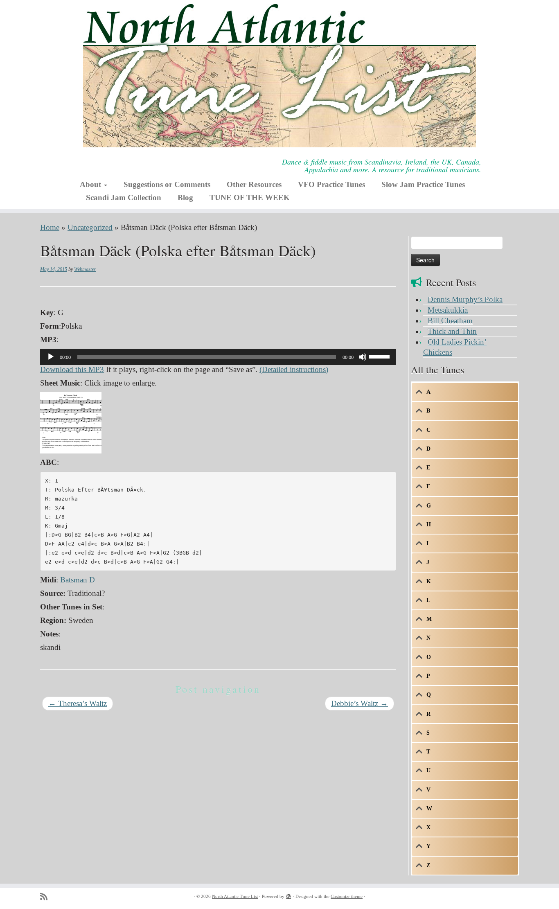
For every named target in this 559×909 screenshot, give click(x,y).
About (91, 184)
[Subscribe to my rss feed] (46, 897)
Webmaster (85, 269)
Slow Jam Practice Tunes (423, 184)
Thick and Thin (452, 331)
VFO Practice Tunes (331, 184)
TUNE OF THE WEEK (250, 197)
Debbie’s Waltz (359, 703)
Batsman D (77, 579)
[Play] (51, 357)
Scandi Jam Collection (123, 197)
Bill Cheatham (450, 320)
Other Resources (254, 184)
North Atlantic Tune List (235, 896)
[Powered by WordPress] (288, 895)
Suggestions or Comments (167, 184)
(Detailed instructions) (293, 369)
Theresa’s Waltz (77, 703)
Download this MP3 (72, 369)
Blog (185, 197)
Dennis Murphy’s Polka (465, 299)
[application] (218, 357)
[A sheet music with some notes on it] (70, 421)
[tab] (465, 392)
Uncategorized (90, 227)
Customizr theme (347, 896)
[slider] (380, 356)
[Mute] (362, 357)
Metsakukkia (448, 310)
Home (49, 227)
